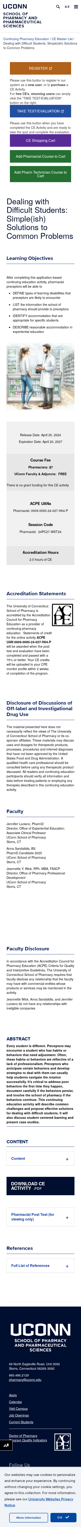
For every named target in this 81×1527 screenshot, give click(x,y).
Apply (13, 1395)
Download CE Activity (28, 1185)
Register (38, 68)
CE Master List (62, 39)
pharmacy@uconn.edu (25, 1379)
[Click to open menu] (76, 6)
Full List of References (30, 1265)
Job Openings (19, 1415)
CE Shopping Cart (40, 140)
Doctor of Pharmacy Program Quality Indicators (28, 1437)
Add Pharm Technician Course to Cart (40, 174)
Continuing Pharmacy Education (26, 39)
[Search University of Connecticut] (58, 6)
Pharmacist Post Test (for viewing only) (32, 1217)
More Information (28, 1518)
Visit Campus (18, 1408)
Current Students (21, 1422)
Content (18, 1158)
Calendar (15, 1402)
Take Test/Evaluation (38, 111)
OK (60, 1517)
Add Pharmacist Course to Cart (40, 156)
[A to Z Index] (67, 6)
